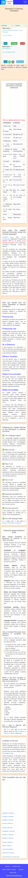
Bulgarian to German (8, 813)
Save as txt (20, 61)
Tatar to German (7, 846)
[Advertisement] (14, 19)
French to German (7, 823)
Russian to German (8, 834)
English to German (7, 820)
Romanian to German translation (15, 732)
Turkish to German (7, 849)
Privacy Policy (12, 872)
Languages (21, 869)
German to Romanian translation (11, 523)
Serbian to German (7, 838)
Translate (14, 43)
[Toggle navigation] (25, 2)
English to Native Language (9, 869)
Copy (5, 43)
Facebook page (9, 753)
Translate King (7, 237)
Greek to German (7, 828)
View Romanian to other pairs (10, 857)
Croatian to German (8, 816)
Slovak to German (7, 842)
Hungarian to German (8, 831)
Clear (22, 43)
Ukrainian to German (8, 853)
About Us (8, 866)
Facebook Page (16, 866)
